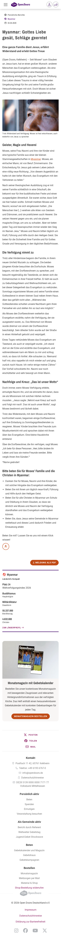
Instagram (16, 930)
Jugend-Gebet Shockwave (29, 836)
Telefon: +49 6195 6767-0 (32, 768)
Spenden (29, 804)
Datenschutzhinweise (32, 777)
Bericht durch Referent (29, 827)
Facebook (25, 930)
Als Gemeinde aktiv (29, 821)
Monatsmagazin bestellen (30, 716)
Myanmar (11, 19)
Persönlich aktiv (29, 794)
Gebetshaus (29, 855)
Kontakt (30, 757)
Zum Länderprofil (11, 627)
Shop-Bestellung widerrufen (29, 887)
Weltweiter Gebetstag (29, 832)
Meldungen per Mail (29, 878)
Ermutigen (29, 809)
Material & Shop (29, 883)
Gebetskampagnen (29, 859)
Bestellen (29, 868)
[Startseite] (20, 4)
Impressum (30, 909)
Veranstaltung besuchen (29, 813)
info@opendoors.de (32, 772)
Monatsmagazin (29, 873)
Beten (29, 799)
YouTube (35, 930)
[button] (30, 734)
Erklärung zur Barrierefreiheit (30, 921)
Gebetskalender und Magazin (29, 850)
